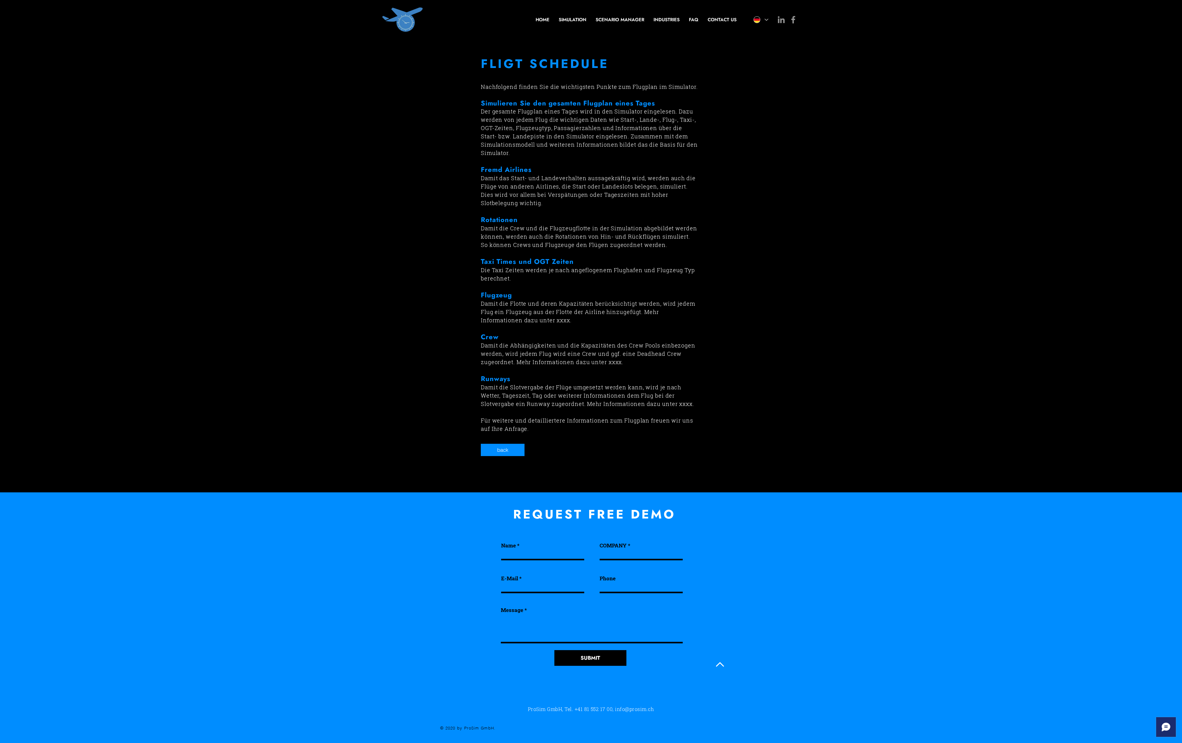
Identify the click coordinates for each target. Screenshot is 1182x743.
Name (508, 545)
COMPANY (613, 545)
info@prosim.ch (634, 709)
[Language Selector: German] (761, 20)
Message (512, 610)
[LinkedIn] (781, 20)
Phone (608, 578)
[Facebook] (793, 20)
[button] (503, 450)
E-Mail (509, 578)
